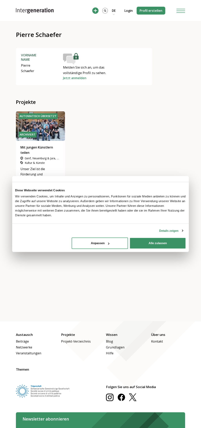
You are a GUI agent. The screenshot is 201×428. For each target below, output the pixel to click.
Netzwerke (24, 347)
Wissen (111, 334)
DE (114, 10)
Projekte (68, 334)
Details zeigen (168, 230)
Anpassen (98, 243)
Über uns (158, 334)
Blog (109, 341)
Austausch (24, 334)
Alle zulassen (158, 243)
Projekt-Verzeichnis (76, 341)
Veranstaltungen (28, 353)
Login (128, 10)
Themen (22, 369)
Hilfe (109, 353)
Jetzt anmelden (74, 78)
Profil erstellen (151, 10)
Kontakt (157, 341)
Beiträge (22, 341)
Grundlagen (115, 347)
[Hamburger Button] (180, 10)
